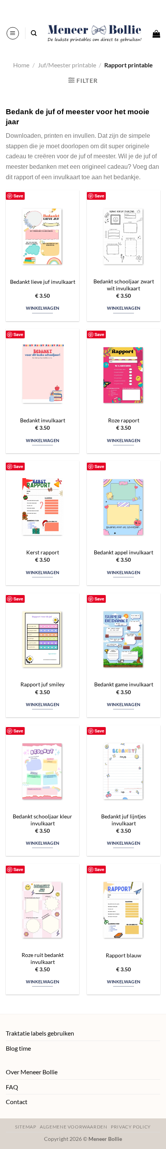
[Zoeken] (34, 33)
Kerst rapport (42, 552)
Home (21, 65)
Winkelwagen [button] (42, 307)
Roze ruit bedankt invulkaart (43, 958)
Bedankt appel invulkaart (123, 552)
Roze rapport (123, 420)
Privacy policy (131, 1127)
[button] (13, 33)
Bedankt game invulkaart (123, 684)
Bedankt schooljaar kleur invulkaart (42, 820)
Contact (16, 1101)
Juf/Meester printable (67, 65)
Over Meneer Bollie (32, 1071)
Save (18, 196)
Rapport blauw (123, 955)
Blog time (18, 1048)
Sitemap (25, 1127)
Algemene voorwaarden (73, 1127)
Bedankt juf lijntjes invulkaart (123, 820)
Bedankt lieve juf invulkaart (42, 282)
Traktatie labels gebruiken (40, 1033)
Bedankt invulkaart (42, 420)
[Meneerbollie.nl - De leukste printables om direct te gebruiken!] (94, 33)
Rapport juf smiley (42, 684)
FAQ (12, 1087)
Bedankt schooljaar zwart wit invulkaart (123, 285)
